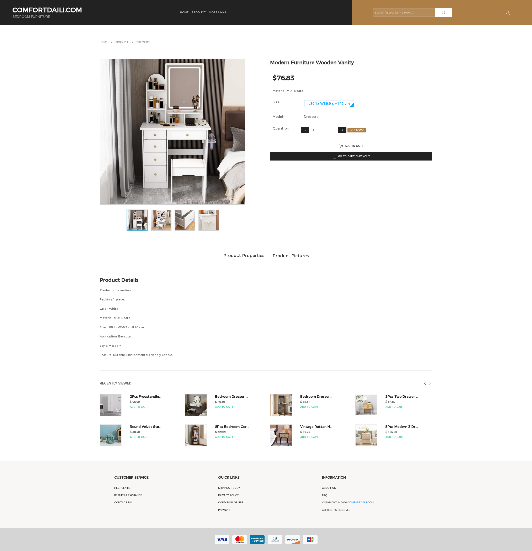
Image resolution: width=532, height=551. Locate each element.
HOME (184, 12)
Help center (123, 487)
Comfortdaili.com (360, 502)
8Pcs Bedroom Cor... (232, 427)
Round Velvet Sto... (145, 427)
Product (122, 42)
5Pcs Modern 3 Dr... (401, 427)
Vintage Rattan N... (316, 427)
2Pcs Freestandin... (145, 397)
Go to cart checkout (353, 156)
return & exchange (128, 495)
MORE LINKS (217, 12)
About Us (329, 487)
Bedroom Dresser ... (231, 397)
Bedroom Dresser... (316, 397)
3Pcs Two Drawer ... (402, 397)
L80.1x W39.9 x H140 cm (329, 104)
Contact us (123, 502)
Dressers (143, 42)
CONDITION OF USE (230, 502)
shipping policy (229, 487)
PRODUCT (199, 12)
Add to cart (353, 145)
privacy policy (228, 495)
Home (103, 42)
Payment (224, 509)
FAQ (324, 495)
